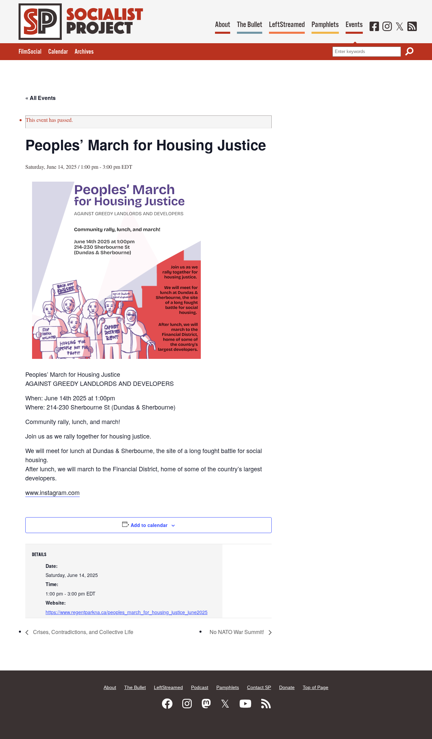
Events (354, 25)
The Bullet (249, 25)
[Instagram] (387, 27)
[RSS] (412, 27)
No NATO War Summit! (237, 632)
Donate (287, 687)
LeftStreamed (287, 25)
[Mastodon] (206, 704)
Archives (84, 52)
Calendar (58, 52)
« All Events (40, 98)
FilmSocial (30, 52)
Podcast (199, 687)
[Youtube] (245, 704)
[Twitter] (399, 27)
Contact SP (259, 687)
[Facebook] (374, 27)
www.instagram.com (52, 492)
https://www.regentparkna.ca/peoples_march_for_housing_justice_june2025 (127, 612)
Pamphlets (325, 25)
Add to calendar (149, 525)
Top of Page (315, 687)
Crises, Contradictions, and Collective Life (82, 632)
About (222, 25)
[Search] (409, 51)
